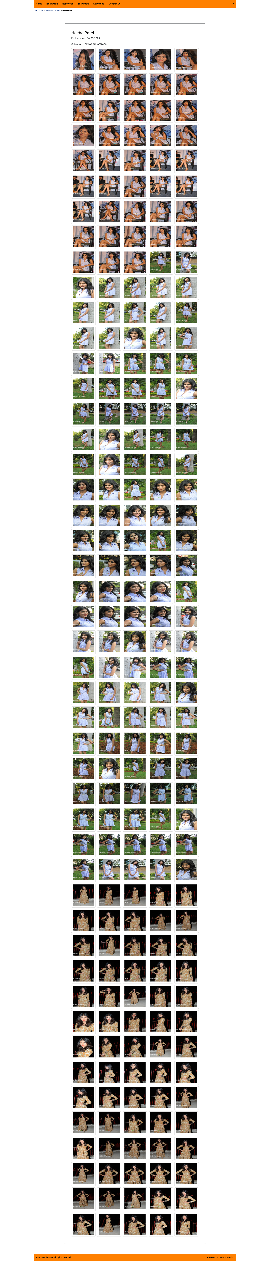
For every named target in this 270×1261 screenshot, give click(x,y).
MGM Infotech (226, 1257)
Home (39, 4)
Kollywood (98, 4)
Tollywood (83, 4)
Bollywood (52, 4)
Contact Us (115, 4)
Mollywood (68, 4)
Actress (57, 10)
